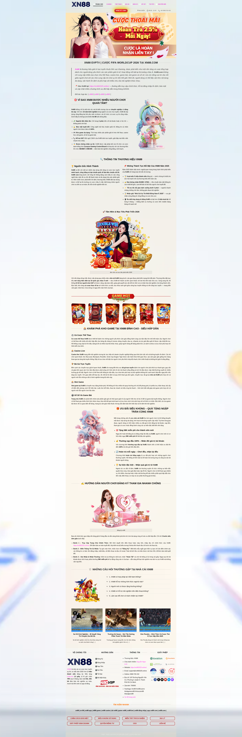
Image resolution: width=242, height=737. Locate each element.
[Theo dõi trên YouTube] (165, 679)
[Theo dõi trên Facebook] (155, 679)
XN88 (69, 669)
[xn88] (80, 4)
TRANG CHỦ (99, 4)
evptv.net (70, 676)
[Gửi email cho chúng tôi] (162, 679)
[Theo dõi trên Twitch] (172, 679)
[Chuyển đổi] (107, 577)
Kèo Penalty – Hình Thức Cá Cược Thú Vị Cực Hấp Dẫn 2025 (155, 635)
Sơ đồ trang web (130, 697)
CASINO (109, 4)
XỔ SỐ (143, 4)
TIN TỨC (151, 4)
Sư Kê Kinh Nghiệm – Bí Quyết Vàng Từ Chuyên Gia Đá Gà (87, 635)
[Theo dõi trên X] (158, 679)
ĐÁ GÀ (127, 4)
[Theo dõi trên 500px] (168, 679)
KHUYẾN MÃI (162, 4)
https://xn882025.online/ (99, 86)
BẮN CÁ (135, 4)
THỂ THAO (118, 4)
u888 (91, 94)
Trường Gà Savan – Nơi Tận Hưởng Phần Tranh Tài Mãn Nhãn (121, 635)
